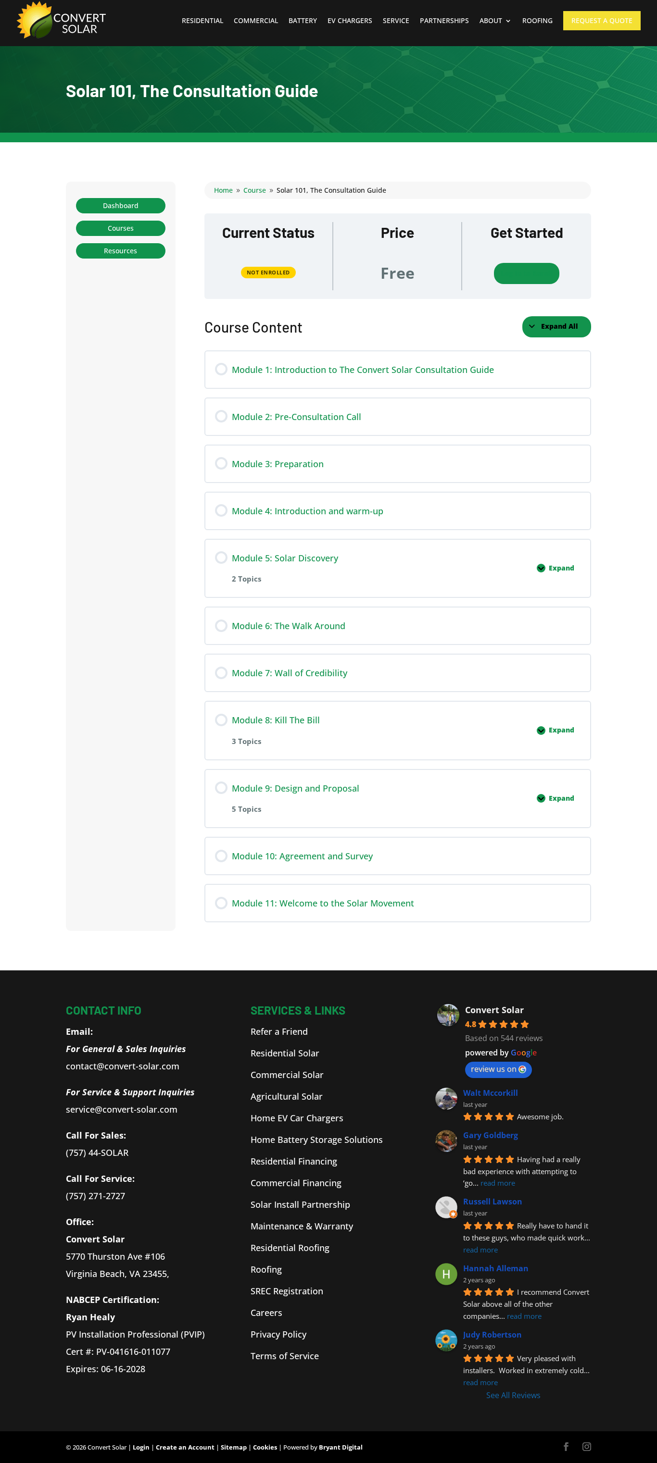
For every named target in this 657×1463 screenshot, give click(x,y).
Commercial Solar (287, 1074)
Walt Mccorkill (490, 1093)
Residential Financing (294, 1161)
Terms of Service (285, 1356)
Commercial (256, 20)
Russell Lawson (492, 1201)
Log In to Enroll (527, 273)
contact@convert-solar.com (122, 1066)
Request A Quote (601, 20)
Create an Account (185, 1447)
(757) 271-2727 (95, 1196)
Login (141, 1447)
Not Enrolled (268, 272)
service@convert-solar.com (123, 1109)
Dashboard (121, 205)
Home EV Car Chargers (297, 1118)
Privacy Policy (278, 1334)
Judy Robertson (492, 1334)
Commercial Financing (296, 1183)
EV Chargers (350, 20)
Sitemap (234, 1447)
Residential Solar (285, 1053)
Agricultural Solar (287, 1096)
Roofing (537, 20)
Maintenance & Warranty (302, 1226)
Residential (202, 20)
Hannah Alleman (496, 1268)
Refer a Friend (279, 1031)
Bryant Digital (341, 1447)
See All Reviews (513, 1395)
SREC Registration (287, 1291)
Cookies (265, 1447)
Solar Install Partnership (300, 1204)
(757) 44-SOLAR (97, 1152)
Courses (121, 228)
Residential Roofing (290, 1247)
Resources (120, 250)
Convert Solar (494, 1010)
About (491, 20)
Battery (303, 20)
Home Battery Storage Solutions (317, 1139)
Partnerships (444, 20)
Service (396, 20)
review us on (494, 1069)
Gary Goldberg (490, 1135)
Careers (266, 1312)
